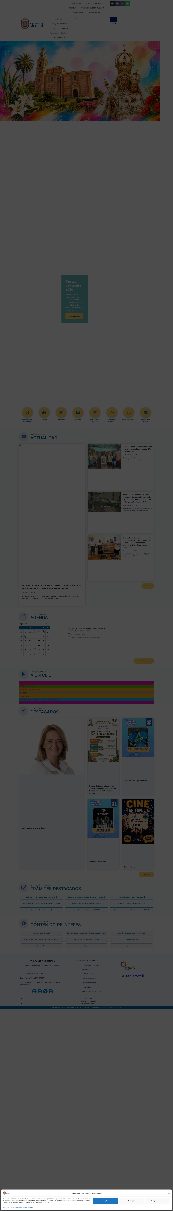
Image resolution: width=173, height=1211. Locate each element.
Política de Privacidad (21, 1207)
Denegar (131, 1201)
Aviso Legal (31, 1207)
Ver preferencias (157, 1201)
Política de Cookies (8, 1207)
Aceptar (105, 1201)
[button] (169, 1193)
